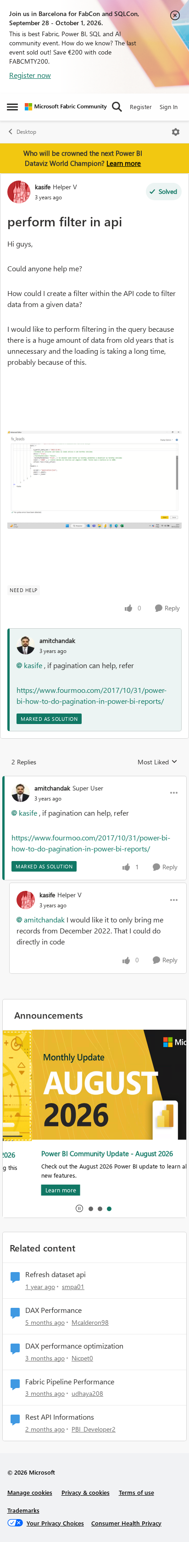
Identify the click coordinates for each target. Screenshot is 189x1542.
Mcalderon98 (90, 1322)
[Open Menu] (175, 132)
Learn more (123, 163)
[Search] (116, 106)
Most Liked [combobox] (158, 762)
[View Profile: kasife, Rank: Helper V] (18, 192)
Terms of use (136, 1492)
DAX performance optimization (74, 1345)
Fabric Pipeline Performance (69, 1381)
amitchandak (57, 640)
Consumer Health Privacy (126, 1523)
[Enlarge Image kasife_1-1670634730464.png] (94, 480)
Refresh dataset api (55, 1274)
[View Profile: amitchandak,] (26, 645)
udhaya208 (87, 1393)
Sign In (169, 106)
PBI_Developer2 (94, 1429)
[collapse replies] (94, 780)
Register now (30, 75)
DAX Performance (53, 1310)
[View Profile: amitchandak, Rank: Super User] (20, 793)
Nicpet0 (82, 1358)
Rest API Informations (59, 1416)
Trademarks (23, 1510)
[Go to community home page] (66, 106)
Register (141, 106)
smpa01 (73, 1286)
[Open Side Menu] (12, 107)
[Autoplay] (79, 1208)
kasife (42, 186)
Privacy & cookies (85, 1492)
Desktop (26, 131)
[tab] (90, 1208)
